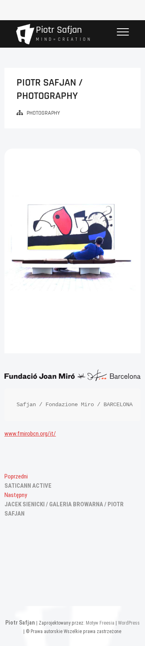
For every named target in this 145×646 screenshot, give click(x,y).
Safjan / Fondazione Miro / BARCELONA (75, 404)
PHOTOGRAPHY (43, 113)
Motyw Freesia (100, 623)
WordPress (129, 623)
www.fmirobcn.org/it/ (30, 433)
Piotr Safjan (59, 30)
